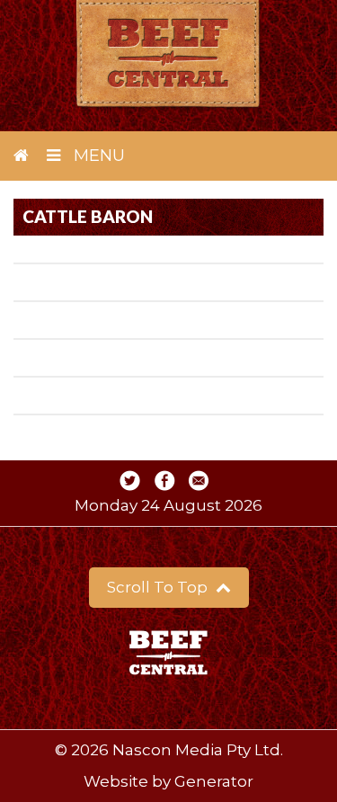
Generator (213, 781)
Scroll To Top (159, 587)
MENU (97, 155)
